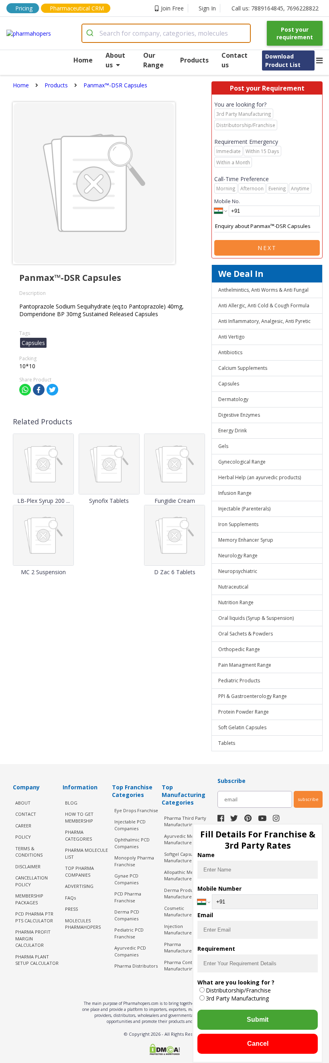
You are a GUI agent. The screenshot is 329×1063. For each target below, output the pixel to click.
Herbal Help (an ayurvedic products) (259, 477)
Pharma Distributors (136, 966)
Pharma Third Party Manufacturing (185, 821)
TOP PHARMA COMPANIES (79, 871)
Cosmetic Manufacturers (180, 911)
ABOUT (22, 803)
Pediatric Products (239, 680)
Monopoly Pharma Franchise (134, 861)
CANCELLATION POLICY (31, 881)
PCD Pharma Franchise (127, 897)
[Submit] (91, 33)
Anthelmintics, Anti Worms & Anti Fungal (263, 289)
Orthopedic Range (239, 649)
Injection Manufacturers (180, 929)
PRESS (71, 909)
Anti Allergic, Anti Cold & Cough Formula (263, 305)
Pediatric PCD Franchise (129, 933)
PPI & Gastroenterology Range (252, 696)
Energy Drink (232, 430)
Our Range (153, 60)
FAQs (70, 898)
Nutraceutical (233, 586)
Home (83, 60)
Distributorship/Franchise (238, 990)
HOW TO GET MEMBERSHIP (79, 817)
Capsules (228, 383)
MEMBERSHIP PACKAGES (29, 899)
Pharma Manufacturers (180, 947)
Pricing (23, 8)
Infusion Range (235, 493)
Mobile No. (227, 201)
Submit (257, 1019)
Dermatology (233, 399)
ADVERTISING (79, 886)
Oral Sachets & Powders (245, 633)
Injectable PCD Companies (130, 825)
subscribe (308, 799)
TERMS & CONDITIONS (29, 851)
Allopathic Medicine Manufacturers (185, 875)
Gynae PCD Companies (126, 879)
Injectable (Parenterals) (244, 508)
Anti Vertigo (231, 336)
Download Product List (283, 60)
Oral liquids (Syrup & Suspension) (256, 618)
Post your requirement (294, 33)
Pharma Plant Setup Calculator (37, 960)
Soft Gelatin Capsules (242, 727)
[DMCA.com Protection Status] (164, 1050)
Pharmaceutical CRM (77, 8)
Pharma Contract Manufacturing (182, 965)
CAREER (23, 826)
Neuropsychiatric (237, 571)
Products (194, 60)
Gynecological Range (242, 461)
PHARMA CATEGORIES (78, 835)
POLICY (23, 837)
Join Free (172, 8)
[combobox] (166, 33)
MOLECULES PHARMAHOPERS (83, 924)
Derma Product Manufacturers (180, 893)
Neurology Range (238, 555)
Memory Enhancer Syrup (245, 540)
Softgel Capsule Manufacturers (180, 857)
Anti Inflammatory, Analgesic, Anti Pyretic (264, 321)
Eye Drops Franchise (136, 810)
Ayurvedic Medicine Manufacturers (185, 839)
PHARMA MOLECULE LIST (86, 853)
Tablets (226, 743)
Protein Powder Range (243, 711)
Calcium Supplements (242, 368)
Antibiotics (230, 352)
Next (267, 248)
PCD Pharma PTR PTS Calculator (34, 917)
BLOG (71, 803)
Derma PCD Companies (126, 915)
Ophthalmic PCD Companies (132, 843)
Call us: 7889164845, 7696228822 (275, 8)
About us (115, 60)
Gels (223, 446)
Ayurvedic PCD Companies (130, 951)
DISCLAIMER (28, 866)
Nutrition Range (236, 602)
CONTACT (25, 814)
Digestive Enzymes (239, 414)
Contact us (234, 60)
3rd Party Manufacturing (237, 998)
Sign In (207, 8)
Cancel (257, 1043)
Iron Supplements (238, 524)
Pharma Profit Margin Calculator (33, 938)
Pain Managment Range (244, 665)
